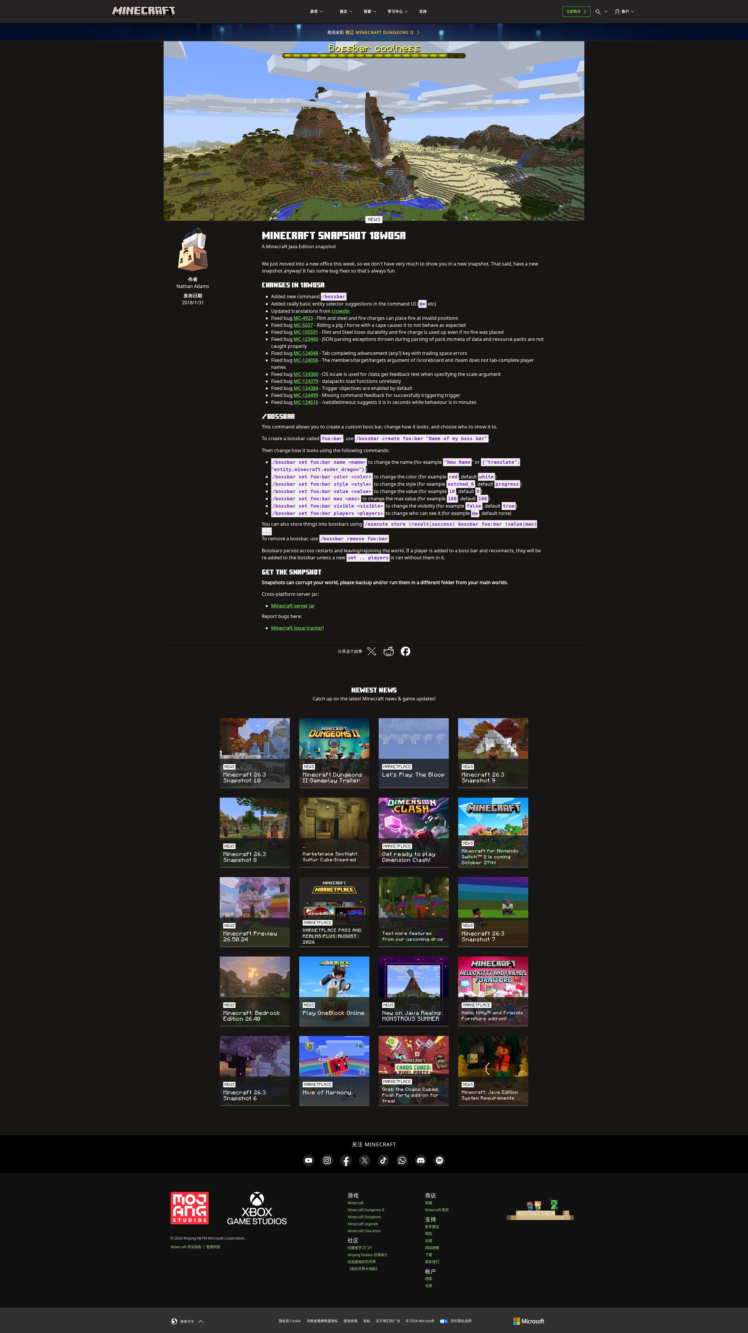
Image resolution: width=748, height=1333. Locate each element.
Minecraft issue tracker (297, 628)
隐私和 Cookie (290, 1321)
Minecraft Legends (363, 1223)
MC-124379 (306, 381)
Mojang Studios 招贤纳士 (368, 1254)
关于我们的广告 (388, 1321)
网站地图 (432, 1247)
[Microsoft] (528, 1321)
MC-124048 (306, 353)
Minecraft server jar (293, 606)
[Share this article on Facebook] (405, 651)
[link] (308, 1160)
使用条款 (351, 1321)
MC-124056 (306, 360)
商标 (366, 1321)
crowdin (341, 311)
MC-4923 (303, 318)
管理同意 (213, 1247)
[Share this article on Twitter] (371, 651)
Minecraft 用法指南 (186, 1247)
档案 (428, 1278)
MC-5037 (303, 325)
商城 (428, 1202)
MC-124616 (306, 402)
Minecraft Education (364, 1230)
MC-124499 (306, 395)
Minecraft (355, 1202)
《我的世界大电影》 (363, 1268)
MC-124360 (306, 374)
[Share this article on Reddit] (388, 651)
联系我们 (432, 1261)
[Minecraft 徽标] (143, 11)
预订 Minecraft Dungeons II (379, 32)
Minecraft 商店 (437, 1209)
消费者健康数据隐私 (322, 1321)
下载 (428, 1254)
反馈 (428, 1240)
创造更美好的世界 (362, 1261)
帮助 (428, 1233)
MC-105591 (306, 332)
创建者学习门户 (360, 1247)
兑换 (428, 1285)
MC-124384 (306, 388)
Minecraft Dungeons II (366, 1209)
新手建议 (432, 1226)
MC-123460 (306, 339)
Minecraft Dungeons (364, 1216)
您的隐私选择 (461, 1321)
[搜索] (602, 11)
